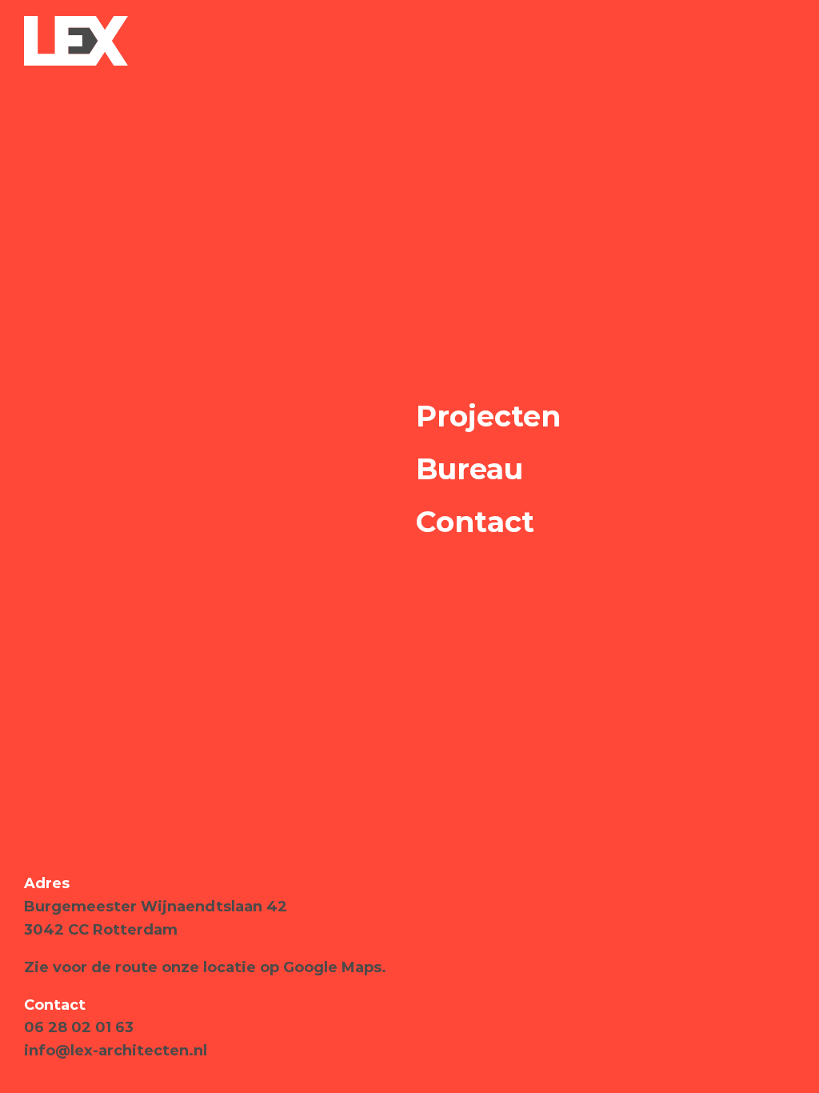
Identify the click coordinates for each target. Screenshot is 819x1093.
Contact (475, 521)
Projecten (488, 416)
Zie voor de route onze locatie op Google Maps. (205, 967)
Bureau (469, 468)
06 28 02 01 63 (79, 1027)
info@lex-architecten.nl (115, 1050)
